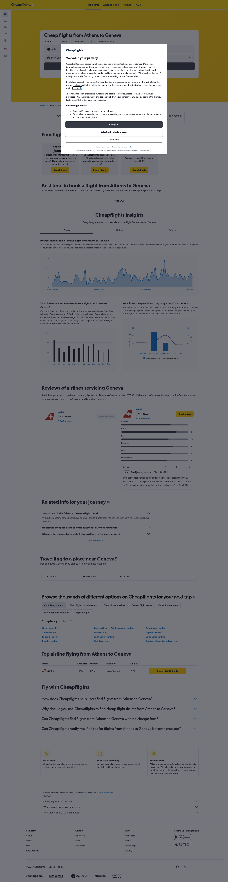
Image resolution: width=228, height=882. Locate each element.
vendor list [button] (77, 88)
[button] (114, 124)
